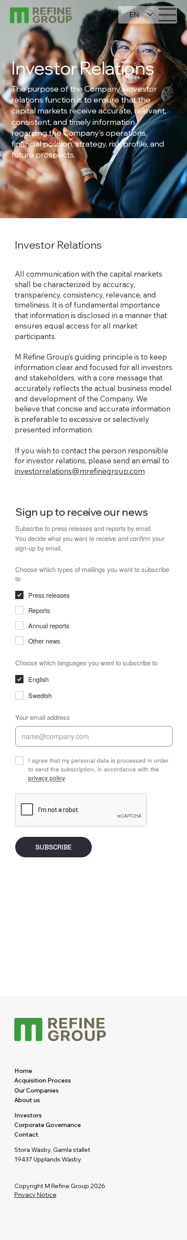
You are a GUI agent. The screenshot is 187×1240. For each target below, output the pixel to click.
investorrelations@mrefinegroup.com (80, 471)
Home (23, 1071)
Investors (28, 1115)
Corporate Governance (47, 1125)
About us (27, 1100)
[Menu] (168, 15)
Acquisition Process (42, 1080)
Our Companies (36, 1090)
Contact (26, 1134)
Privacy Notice (35, 1195)
